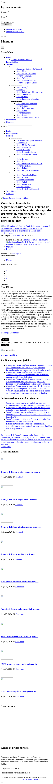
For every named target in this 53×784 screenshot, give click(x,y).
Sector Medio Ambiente (26, 73)
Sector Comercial (23, 115)
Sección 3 (19, 477)
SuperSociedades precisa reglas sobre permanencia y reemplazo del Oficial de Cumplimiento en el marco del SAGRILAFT (28, 414)
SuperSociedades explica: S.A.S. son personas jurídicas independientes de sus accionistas (28, 420)
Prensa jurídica (12, 62)
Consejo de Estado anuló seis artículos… (18, 554)
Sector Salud (21, 110)
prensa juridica (17, 235)
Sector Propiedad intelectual (27, 99)
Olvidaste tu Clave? (14, 29)
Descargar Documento (10, 333)
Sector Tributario (23, 78)
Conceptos (16, 253)
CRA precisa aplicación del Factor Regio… (19, 582)
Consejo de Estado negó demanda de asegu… (21, 472)
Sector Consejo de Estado (26, 83)
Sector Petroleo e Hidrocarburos (29, 92)
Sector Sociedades (23, 94)
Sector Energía (22, 87)
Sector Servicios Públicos (26, 103)
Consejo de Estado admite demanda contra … (21, 527)
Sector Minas (21, 71)
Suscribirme (11, 120)
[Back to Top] (2, 782)
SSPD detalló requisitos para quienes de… (19, 691)
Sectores (9, 64)
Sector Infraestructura (25, 108)
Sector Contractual (24, 76)
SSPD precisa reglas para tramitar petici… (19, 636)
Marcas (9, 260)
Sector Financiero (23, 113)
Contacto (10, 122)
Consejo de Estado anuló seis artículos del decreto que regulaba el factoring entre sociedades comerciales (28, 387)
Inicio (8, 57)
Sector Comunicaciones (26, 80)
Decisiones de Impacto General (29, 69)
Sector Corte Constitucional (27, 117)
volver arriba (6, 447)
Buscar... (4, 126)
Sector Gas (20, 90)
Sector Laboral (22, 97)
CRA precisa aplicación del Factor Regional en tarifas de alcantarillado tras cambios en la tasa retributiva (28, 392)
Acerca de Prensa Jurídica (21, 60)
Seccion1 (19, 532)
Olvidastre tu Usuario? (15, 32)
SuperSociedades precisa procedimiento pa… (20, 609)
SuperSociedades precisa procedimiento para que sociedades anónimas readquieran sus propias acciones (28, 404)
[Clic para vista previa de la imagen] (26, 233)
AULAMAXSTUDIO (32, 779)
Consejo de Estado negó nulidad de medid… (20, 499)
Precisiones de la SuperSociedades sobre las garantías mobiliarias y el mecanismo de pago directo (22, 436)
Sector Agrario (22, 106)
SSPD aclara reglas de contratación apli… (19, 664)
